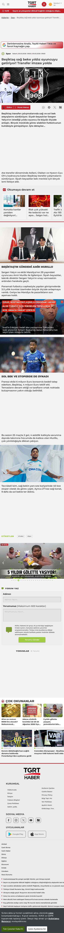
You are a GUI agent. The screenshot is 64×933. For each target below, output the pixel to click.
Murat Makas (23, 107)
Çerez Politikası (13, 803)
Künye (9, 793)
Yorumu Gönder (32, 640)
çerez (50, 913)
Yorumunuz (24, 606)
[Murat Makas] (3, 107)
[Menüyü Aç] (8, 4)
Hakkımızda (12, 790)
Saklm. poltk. (12, 807)
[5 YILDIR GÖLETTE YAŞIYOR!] (32, 561)
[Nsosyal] (60, 107)
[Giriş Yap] (44, 4)
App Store (39, 834)
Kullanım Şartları (48, 788)
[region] (32, 920)
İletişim (10, 797)
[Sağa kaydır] (59, 206)
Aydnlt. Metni (47, 805)
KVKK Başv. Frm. (48, 809)
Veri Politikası (47, 802)
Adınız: (7, 594)
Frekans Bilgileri (13, 800)
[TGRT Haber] (32, 4)
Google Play (18, 834)
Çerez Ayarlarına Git (37, 929)
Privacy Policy (47, 795)
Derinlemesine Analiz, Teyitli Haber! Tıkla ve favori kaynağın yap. (31, 45)
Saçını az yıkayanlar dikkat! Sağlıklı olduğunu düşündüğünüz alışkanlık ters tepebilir (37, 11)
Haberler (5, 18)
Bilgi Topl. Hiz (47, 798)
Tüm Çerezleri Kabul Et (13, 929)
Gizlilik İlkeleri (47, 792)
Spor (13, 18)
